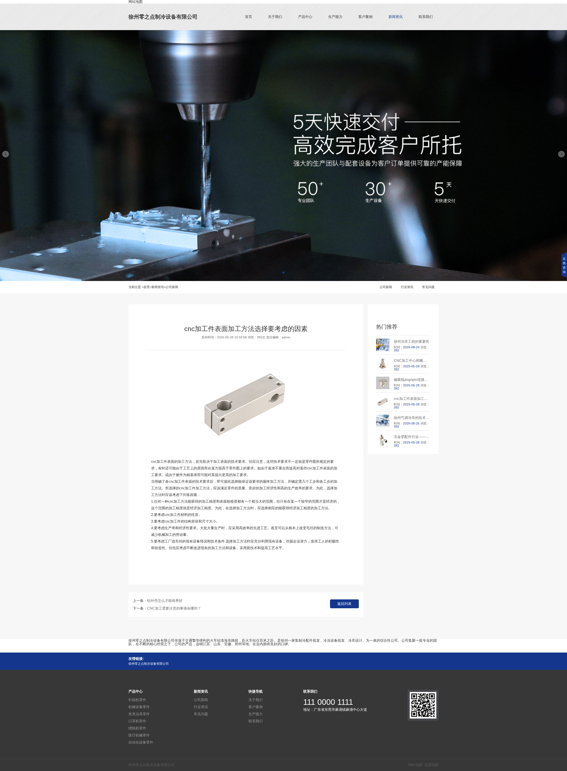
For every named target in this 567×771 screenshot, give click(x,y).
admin (286, 337)
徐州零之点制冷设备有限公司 (163, 17)
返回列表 (344, 604)
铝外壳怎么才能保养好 (165, 600)
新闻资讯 (395, 17)
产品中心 (305, 17)
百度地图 (431, 765)
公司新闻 (172, 287)
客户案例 (365, 17)
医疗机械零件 (139, 735)
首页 (248, 17)
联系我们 (426, 17)
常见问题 (428, 287)
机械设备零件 (139, 707)
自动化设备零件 (140, 742)
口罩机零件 (137, 721)
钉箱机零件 (137, 700)
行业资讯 (407, 287)
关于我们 (275, 17)
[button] (283, 272)
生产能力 (335, 17)
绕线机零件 (137, 728)
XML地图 (415, 765)
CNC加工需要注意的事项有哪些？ (174, 608)
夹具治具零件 (139, 714)
